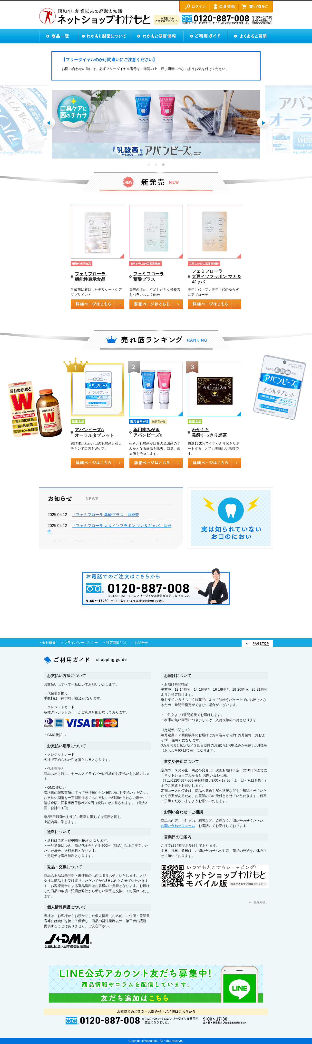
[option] (156, 124)
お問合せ (141, 643)
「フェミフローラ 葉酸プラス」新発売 (105, 515)
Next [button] (263, 123)
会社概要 (49, 643)
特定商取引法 (116, 643)
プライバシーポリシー (81, 643)
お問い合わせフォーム (178, 826)
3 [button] (163, 164)
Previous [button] (49, 123)
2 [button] (156, 164)
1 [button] (148, 164)
